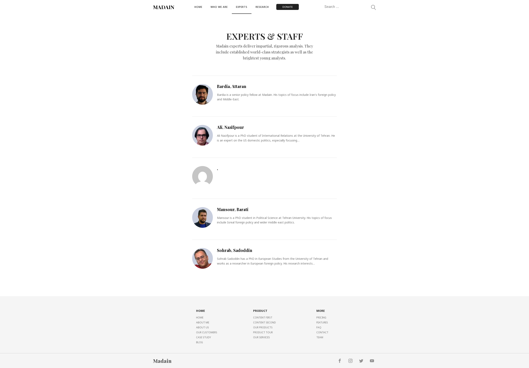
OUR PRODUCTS (263, 327)
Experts (241, 7)
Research (262, 7)
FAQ (318, 327)
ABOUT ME (202, 322)
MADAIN (163, 7)
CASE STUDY (203, 337)
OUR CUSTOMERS (206, 332)
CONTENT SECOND (264, 322)
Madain (162, 360)
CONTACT (322, 332)
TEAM (319, 337)
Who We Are (219, 7)
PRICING (321, 317)
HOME (199, 317)
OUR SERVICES (261, 337)
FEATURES (322, 322)
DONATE (287, 7)
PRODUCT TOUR (263, 332)
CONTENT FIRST (262, 317)
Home (198, 7)
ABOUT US (202, 327)
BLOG (199, 342)
